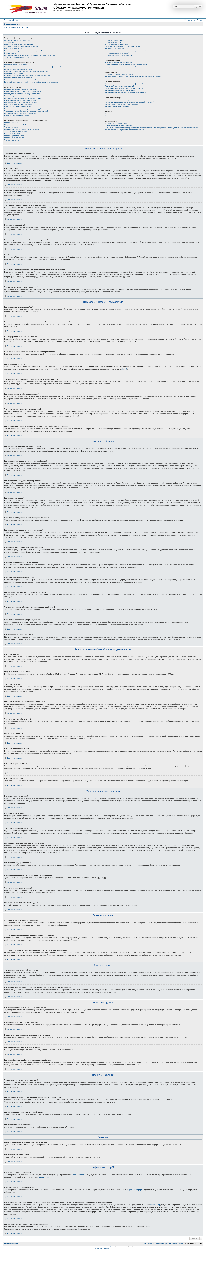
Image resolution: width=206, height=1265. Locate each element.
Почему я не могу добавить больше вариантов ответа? (24, 98)
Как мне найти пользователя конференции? (120, 90)
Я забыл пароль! (10, 53)
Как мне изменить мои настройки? (16, 65)
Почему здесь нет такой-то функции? (118, 125)
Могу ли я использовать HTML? (15, 125)
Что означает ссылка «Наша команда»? (119, 55)
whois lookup (155, 1205)
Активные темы (22, 27)
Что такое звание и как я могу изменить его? (20, 80)
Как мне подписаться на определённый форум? (122, 104)
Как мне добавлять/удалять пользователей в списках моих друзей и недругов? (133, 76)
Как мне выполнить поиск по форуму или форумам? (124, 84)
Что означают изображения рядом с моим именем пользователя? (27, 75)
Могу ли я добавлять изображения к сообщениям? (22, 129)
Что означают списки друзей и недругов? (119, 74)
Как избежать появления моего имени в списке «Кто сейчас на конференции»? (32, 67)
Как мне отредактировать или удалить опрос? (20, 100)
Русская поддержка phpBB (103, 1248)
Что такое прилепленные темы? (15, 136)
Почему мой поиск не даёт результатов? (119, 86)
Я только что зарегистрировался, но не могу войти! (22, 46)
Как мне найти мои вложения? (115, 116)
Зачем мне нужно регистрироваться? (17, 40)
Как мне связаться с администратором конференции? (124, 130)
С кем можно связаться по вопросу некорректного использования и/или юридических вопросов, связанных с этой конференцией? (151, 128)
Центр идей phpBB (136, 1190)
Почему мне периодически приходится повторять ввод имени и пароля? (30, 55)
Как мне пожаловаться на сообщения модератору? (22, 109)
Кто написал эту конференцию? (116, 123)
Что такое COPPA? (11, 42)
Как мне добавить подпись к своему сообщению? (22, 94)
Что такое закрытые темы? (14, 138)
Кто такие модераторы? (113, 42)
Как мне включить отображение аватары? (19, 77)
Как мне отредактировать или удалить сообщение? (22, 91)
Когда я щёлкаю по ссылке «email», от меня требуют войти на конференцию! (31, 82)
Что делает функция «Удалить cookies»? (18, 57)
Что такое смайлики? (11, 127)
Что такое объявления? (12, 133)
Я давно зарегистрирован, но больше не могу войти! (23, 51)
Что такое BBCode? (11, 123)
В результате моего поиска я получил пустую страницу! (125, 88)
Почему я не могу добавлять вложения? (18, 104)
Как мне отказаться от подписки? (117, 106)
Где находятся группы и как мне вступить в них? (122, 46)
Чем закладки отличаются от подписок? (119, 100)
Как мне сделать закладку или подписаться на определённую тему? (129, 102)
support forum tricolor (88, 1246)
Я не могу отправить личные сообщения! (119, 62)
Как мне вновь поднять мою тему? (16, 115)
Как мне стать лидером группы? (116, 48)
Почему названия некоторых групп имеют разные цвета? (125, 51)
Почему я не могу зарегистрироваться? (18, 44)
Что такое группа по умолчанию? (117, 53)
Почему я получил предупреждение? (17, 106)
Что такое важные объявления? (15, 131)
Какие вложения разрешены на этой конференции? (123, 114)
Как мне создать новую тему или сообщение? (20, 89)
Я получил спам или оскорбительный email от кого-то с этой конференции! (131, 67)
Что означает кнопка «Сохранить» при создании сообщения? (26, 111)
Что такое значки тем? (12, 140)
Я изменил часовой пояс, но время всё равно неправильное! (26, 71)
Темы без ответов (9, 27)
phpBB (124, 369)
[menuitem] (15, 20)
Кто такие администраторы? (115, 40)
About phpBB (44, 1177)
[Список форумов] (28, 9)
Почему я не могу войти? (13, 48)
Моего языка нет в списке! (13, 73)
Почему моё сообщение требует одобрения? (20, 113)
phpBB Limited (78, 1175)
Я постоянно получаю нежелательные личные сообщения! (126, 65)
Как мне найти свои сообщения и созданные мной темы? (125, 92)
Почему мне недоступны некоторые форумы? (20, 102)
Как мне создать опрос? (12, 96)
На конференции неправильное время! (18, 69)
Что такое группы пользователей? (117, 44)
